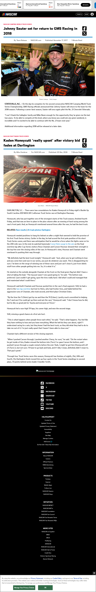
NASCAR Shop (48, 494)
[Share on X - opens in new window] (84, 35)
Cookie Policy (57, 578)
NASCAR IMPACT (48, 505)
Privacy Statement (37, 578)
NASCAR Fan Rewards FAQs (48, 520)
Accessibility (48, 429)
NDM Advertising (48, 465)
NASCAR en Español (48, 531)
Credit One (48, 553)
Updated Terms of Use (48, 423)
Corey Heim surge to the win (62, 244)
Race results (21, 230)
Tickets (79, 14)
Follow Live (48, 488)
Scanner (48, 482)
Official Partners (48, 462)
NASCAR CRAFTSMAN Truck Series (16, 136)
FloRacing (48, 541)
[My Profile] (92, 14)
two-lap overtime (23, 289)
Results (85, 5)
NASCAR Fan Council (48, 514)
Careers (48, 459)
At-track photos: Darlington (39, 230)
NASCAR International (48, 547)
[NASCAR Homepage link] (48, 369)
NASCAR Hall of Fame (48, 550)
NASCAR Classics (48, 491)
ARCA (48, 538)
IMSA (48, 535)
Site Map (48, 435)
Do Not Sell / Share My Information (48, 444)
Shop (86, 14)
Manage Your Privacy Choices (24, 587)
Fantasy (48, 479)
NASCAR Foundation (48, 511)
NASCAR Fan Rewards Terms (48, 517)
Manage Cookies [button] (48, 438)
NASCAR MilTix (48, 508)
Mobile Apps (48, 485)
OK (45, 587)
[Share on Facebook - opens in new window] (84, 30)
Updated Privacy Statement (48, 426)
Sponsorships (48, 468)
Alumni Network (48, 559)
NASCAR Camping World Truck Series (18, 24)
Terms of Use (78, 578)
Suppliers (48, 432)
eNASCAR (48, 544)
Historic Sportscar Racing (48, 556)
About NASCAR (48, 456)
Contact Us (48, 420)
